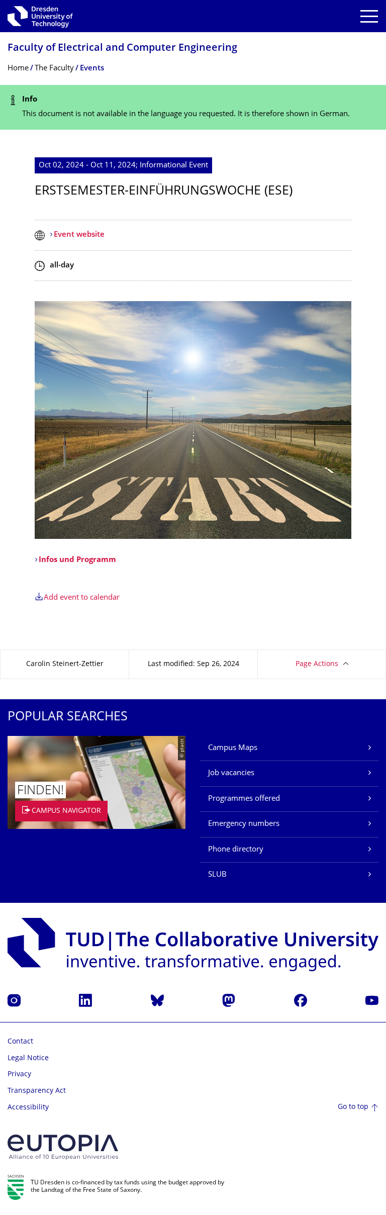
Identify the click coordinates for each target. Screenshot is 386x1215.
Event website (79, 235)
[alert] (193, 107)
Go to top (353, 1107)
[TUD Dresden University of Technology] (40, 16)
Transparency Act (37, 1091)
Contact (20, 1042)
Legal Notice (28, 1058)
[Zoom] (193, 420)
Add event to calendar (82, 598)
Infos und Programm (77, 560)
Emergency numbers (243, 824)
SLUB (217, 875)
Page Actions (317, 664)
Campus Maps (232, 748)
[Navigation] (369, 16)
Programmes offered (244, 799)
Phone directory (235, 850)
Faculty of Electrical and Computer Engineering (122, 48)
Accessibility (28, 1107)
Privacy (19, 1074)
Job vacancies (231, 773)
